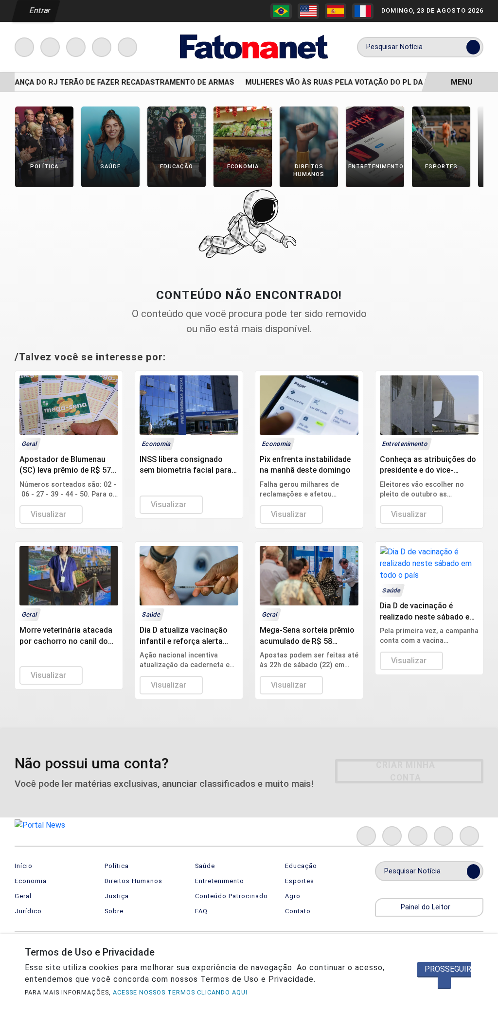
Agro (293, 896)
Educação (301, 865)
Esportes (299, 881)
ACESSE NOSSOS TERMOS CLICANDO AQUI (180, 992)
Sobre (114, 911)
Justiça (117, 896)
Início (24, 865)
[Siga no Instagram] (50, 47)
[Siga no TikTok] (127, 47)
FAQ (201, 911)
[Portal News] (252, 46)
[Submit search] (473, 47)
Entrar (39, 10)
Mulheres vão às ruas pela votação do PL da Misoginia (348, 82)
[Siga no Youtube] (101, 47)
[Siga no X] (76, 47)
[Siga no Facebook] (24, 47)
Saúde (205, 865)
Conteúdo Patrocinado (231, 896)
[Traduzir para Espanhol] (335, 11)
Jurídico (28, 911)
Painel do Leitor (426, 907)
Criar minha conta (405, 771)
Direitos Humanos (133, 881)
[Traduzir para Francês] (363, 11)
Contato (298, 911)
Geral (23, 896)
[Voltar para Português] (281, 11)
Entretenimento (219, 881)
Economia (31, 881)
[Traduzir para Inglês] (308, 11)
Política (117, 865)
